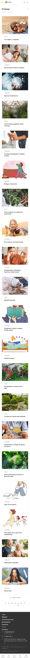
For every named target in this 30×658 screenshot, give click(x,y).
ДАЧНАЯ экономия (9, 300)
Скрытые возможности (11, 96)
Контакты (5, 629)
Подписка (5, 624)
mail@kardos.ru (8, 636)
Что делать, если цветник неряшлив (14, 416)
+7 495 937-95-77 (9, 632)
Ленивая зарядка (9, 358)
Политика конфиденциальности (10, 651)
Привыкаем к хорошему (11, 562)
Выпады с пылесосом (10, 184)
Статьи (4, 627)
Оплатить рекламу (8, 619)
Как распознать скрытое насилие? (14, 67)
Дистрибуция (6, 622)
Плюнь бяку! (7, 591)
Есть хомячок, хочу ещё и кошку (13, 242)
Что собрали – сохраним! (11, 39)
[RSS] (27, 9)
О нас (3, 614)
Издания (4, 617)
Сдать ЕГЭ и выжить (10, 504)
